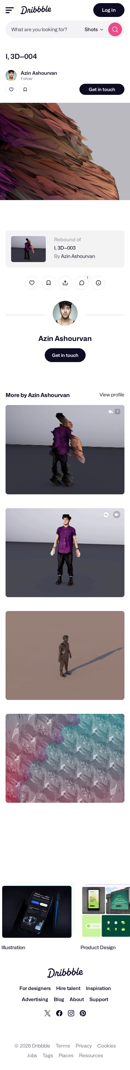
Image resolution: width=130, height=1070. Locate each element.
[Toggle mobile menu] (9, 10)
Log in (109, 10)
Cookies (106, 1046)
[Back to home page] (35, 10)
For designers (35, 988)
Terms (63, 1046)
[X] (47, 1013)
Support (98, 999)
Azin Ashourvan (39, 73)
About (77, 999)
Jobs (32, 1055)
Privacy (84, 1046)
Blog (59, 999)
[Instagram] (71, 1013)
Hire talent (68, 988)
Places (66, 1055)
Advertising (35, 999)
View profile (111, 394)
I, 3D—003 (65, 248)
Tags (48, 1055)
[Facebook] (59, 1013)
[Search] (115, 29)
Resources (91, 1055)
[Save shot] (25, 89)
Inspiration (98, 988)
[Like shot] (11, 89)
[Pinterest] (83, 1013)
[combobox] (43, 29)
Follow (26, 78)
